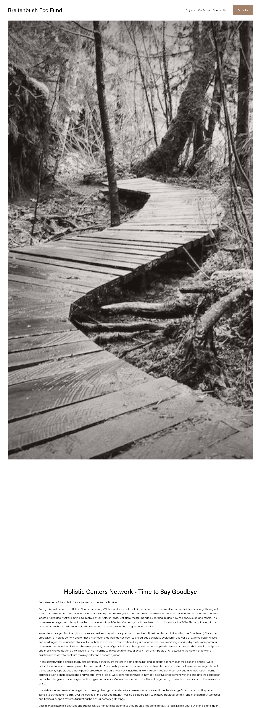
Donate (243, 10)
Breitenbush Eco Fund (35, 10)
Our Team (204, 10)
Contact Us (219, 10)
